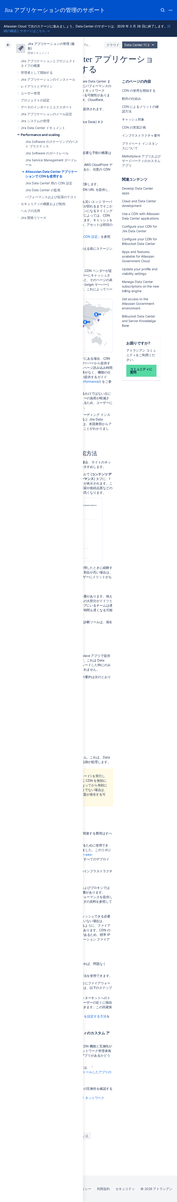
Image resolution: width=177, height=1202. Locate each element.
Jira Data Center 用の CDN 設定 (48, 183)
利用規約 (103, 1189)
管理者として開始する (37, 72)
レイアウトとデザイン (37, 86)
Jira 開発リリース (33, 218)
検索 (162, 10)
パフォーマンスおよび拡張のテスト (51, 197)
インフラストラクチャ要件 (141, 135)
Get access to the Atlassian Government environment (138, 303)
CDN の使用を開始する (139, 90)
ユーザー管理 (30, 93)
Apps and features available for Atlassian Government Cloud (138, 256)
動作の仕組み (131, 98)
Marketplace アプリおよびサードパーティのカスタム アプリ (141, 160)
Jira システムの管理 (35, 121)
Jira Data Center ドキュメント (43, 128)
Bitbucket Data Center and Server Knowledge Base (139, 320)
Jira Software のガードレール (47, 153)
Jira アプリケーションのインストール (48, 79)
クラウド (112, 45)
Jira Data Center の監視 (42, 190)
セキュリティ (125, 1189)
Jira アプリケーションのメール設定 (46, 114)
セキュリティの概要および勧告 (43, 204)
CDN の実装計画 (134, 127)
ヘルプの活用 (30, 211)
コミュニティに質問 (141, 370)
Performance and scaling (40, 135)
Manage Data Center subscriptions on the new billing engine (140, 286)
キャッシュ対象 (133, 119)
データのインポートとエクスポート (46, 107)
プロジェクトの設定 (35, 100)
